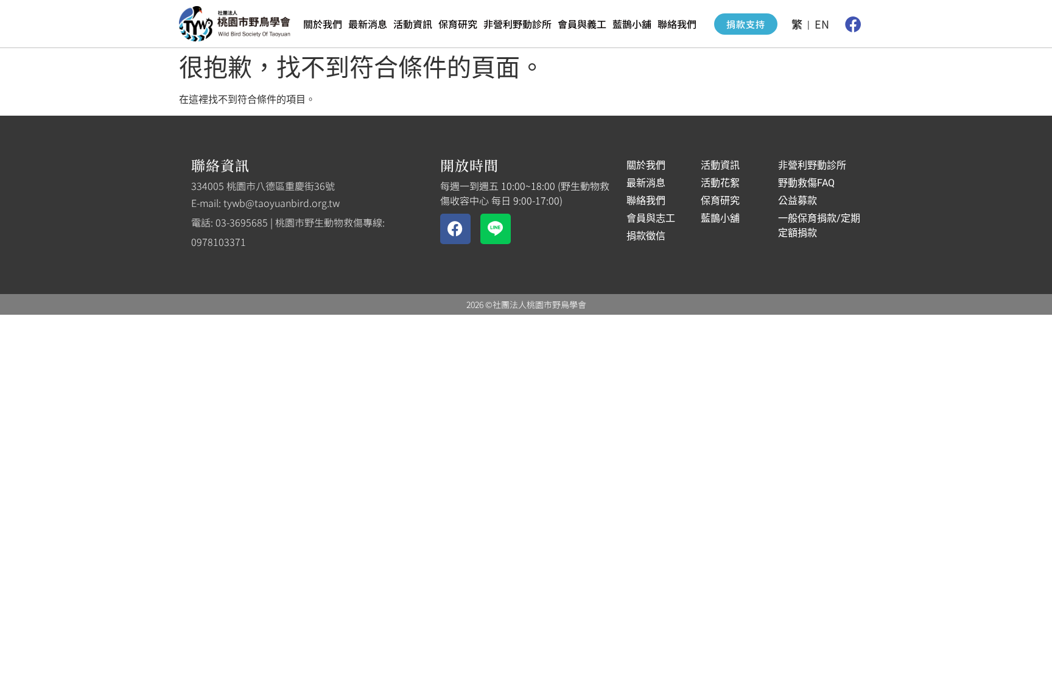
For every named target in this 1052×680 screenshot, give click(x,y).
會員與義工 (582, 23)
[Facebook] (852, 23)
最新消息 (367, 23)
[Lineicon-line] (495, 229)
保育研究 (457, 23)
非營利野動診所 (517, 23)
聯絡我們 (677, 23)
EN (822, 24)
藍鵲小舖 (631, 23)
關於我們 (322, 23)
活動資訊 (412, 23)
